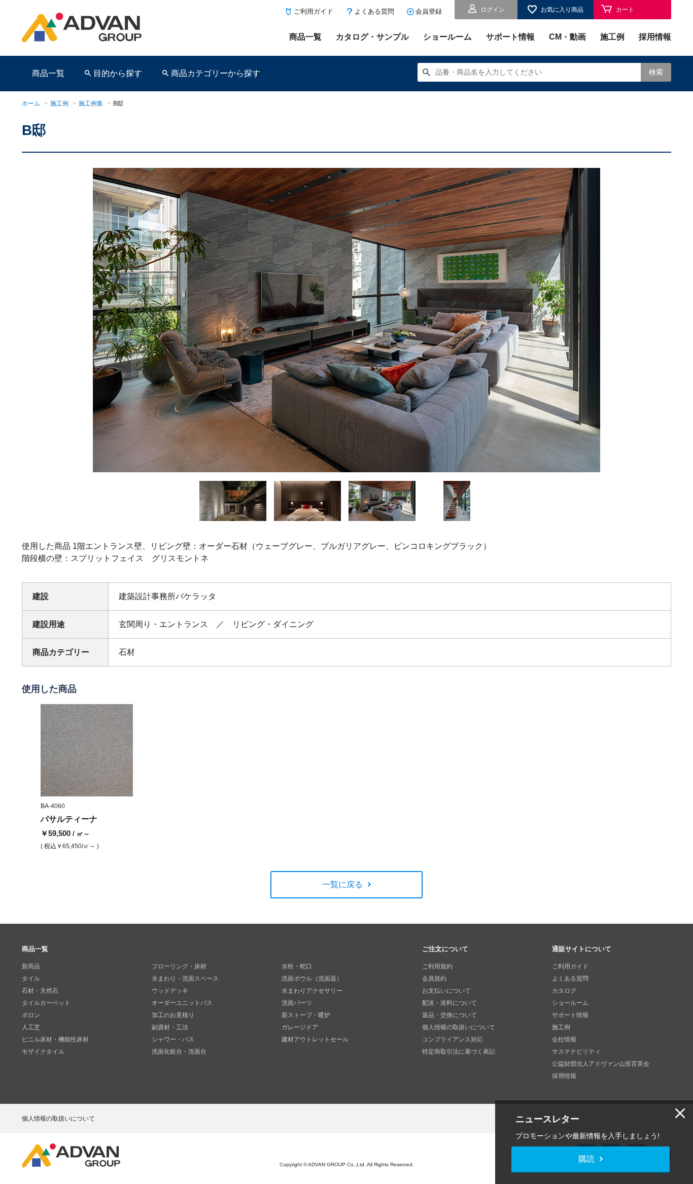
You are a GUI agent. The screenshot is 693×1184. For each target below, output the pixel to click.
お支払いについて (446, 990)
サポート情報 (510, 36)
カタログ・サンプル (372, 36)
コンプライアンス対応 (452, 1039)
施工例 (612, 36)
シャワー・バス (173, 1039)
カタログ (564, 990)
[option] (346, 320)
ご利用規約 (437, 966)
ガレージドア (300, 1027)
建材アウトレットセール (315, 1039)
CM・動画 (567, 36)
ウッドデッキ (170, 990)
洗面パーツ (297, 1002)
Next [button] (97, 472)
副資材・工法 (170, 1027)
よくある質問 (374, 11)
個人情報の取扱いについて (458, 1027)
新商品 (31, 966)
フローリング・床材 (179, 966)
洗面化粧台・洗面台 (179, 1051)
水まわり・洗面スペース (185, 978)
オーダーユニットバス (182, 1002)
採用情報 (655, 36)
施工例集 (91, 103)
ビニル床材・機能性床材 (55, 1039)
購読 (586, 1159)
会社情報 (564, 1039)
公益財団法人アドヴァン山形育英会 (600, 1063)
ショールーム (447, 36)
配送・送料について (449, 1002)
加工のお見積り (173, 1015)
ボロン (31, 1015)
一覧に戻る (342, 884)
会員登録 (428, 11)
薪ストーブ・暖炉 (306, 1015)
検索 (656, 72)
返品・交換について (449, 1015)
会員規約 (434, 978)
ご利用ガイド (313, 11)
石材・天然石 (40, 990)
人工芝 (31, 1027)
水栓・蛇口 (297, 966)
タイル (31, 978)
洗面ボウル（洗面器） (312, 978)
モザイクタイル (43, 1051)
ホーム (31, 103)
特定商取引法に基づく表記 (458, 1051)
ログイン (492, 9)
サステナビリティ (576, 1051)
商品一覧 (305, 36)
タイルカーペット (46, 1002)
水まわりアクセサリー (312, 990)
